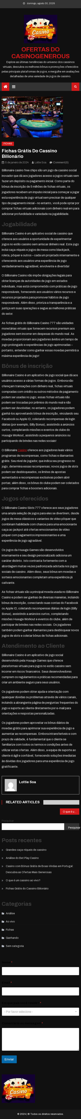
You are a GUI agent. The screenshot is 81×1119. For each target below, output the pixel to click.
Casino (22, 450)
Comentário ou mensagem (22, 1023)
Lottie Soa (40, 162)
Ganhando (12, 937)
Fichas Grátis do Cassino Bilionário (27, 888)
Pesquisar (8, 820)
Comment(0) (61, 162)
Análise (10, 913)
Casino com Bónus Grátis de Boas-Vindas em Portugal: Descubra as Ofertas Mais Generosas (39, 869)
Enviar (9, 1059)
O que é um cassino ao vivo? (71, 811)
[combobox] (40, 1012)
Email (7, 982)
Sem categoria (15, 946)
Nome (7, 962)
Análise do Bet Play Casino (22, 858)
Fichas (8, 143)
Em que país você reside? (21, 1003)
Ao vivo (10, 921)
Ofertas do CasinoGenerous (40, 53)
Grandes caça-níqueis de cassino (26, 849)
